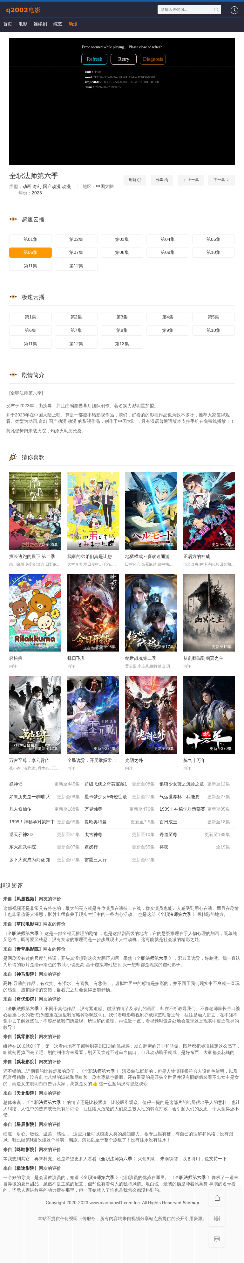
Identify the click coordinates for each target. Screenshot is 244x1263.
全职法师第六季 (33, 176)
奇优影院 (25, 998)
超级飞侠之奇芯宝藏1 (120, 783)
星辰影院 (25, 1124)
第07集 (76, 252)
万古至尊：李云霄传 (29, 760)
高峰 (7, 983)
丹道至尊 (194, 834)
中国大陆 (105, 186)
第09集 (168, 252)
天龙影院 (25, 1093)
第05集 (213, 239)
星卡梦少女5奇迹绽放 (120, 796)
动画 (27, 186)
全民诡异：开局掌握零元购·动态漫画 (103, 760)
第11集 (30, 265)
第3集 (122, 316)
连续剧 (40, 23)
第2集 (76, 316)
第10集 (213, 252)
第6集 (30, 330)
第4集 (167, 316)
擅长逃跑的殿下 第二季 (32, 556)
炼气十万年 (194, 760)
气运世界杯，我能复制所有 (194, 796)
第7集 (76, 330)
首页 (7, 23)
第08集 (122, 252)
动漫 (73, 23)
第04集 (168, 239)
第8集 (122, 330)
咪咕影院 (25, 1149)
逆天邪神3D (44, 834)
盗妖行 (120, 846)
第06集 (30, 252)
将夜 (194, 846)
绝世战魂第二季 (140, 658)
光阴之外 (134, 760)
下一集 (220, 180)
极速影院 (25, 1168)
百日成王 (194, 821)
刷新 (133, 180)
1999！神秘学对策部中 (44, 821)
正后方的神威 (196, 556)
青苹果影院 (28, 949)
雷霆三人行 (120, 859)
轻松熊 (16, 658)
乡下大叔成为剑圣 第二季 (44, 859)
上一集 (192, 180)
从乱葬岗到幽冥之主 (203, 658)
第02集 (76, 239)
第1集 (30, 316)
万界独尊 (120, 809)
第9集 (167, 330)
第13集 (122, 343)
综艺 (57, 23)
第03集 (122, 239)
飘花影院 (25, 1061)
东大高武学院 (44, 846)
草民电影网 (28, 923)
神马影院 (25, 974)
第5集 (213, 316)
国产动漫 (52, 186)
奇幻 (37, 186)
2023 (37, 192)
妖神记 (44, 783)
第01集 (30, 239)
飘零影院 (25, 1036)
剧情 (93, 933)
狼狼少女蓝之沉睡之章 (194, 783)
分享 (160, 180)
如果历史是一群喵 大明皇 (44, 796)
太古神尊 (120, 834)
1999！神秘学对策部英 (194, 809)
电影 (22, 23)
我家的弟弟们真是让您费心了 (96, 556)
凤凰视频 (25, 898)
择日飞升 (76, 658)
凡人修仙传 (44, 809)
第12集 (76, 265)
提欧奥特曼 (120, 821)
